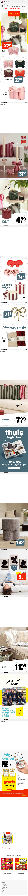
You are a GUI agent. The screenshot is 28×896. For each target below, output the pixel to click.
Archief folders (5, 888)
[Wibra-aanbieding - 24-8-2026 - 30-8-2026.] (7, 837)
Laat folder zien (8, 848)
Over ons (4, 890)
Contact (4, 892)
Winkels (4, 884)
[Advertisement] (14, 119)
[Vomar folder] (21, 864)
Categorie (4, 885)
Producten (4, 887)
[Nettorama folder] (7, 864)
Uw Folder (7, 2)
